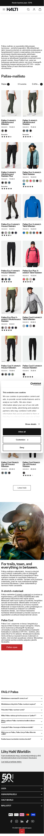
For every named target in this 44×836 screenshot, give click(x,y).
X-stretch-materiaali (23, 595)
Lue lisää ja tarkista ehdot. (11, 762)
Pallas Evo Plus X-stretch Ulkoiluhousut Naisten (11, 319)
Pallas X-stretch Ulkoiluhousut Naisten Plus (8, 174)
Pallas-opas (11, 647)
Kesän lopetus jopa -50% (22, 3)
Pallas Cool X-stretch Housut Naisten (32, 367)
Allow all (22, 432)
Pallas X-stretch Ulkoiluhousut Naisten (30, 122)
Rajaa (3, 84)
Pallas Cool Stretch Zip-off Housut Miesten (10, 464)
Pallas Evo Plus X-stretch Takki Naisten (32, 272)
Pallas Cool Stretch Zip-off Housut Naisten (31, 464)
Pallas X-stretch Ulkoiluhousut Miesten (8, 122)
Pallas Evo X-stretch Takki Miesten (32, 225)
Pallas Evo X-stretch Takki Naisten (32, 173)
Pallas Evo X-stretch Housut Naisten (10, 225)
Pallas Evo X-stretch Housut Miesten (10, 272)
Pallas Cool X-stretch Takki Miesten (32, 318)
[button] (4, 9)
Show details (30, 424)
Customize (20, 440)
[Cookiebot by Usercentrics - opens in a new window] (31, 384)
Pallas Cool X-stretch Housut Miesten (10, 367)
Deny (22, 447)
